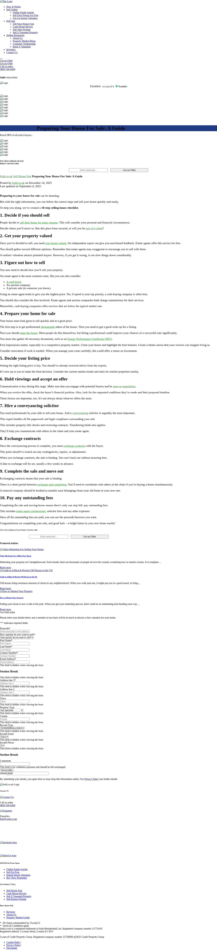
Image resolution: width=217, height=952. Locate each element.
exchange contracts (74, 445)
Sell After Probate (22, 29)
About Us (18, 38)
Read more (5, 567)
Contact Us (12, 52)
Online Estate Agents (23, 12)
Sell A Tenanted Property (25, 32)
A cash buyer (13, 281)
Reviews (10, 911)
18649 (3, 773)
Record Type (6, 725)
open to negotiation (124, 386)
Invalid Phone (7, 742)
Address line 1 (8, 680)
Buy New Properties (16, 878)
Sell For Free (12, 872)
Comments (5, 760)
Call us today (6, 66)
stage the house (28, 332)
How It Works (13, 6)
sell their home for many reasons (39, 222)
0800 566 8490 (7, 805)
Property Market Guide (18, 917)
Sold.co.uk (6, 176)
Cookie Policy (13, 942)
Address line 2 (7, 689)
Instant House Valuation (18, 875)
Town (3, 698)
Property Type (7, 707)
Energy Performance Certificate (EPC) (89, 338)
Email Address (8, 659)
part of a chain (94, 228)
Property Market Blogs (24, 41)
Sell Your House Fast (23, 24)
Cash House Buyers (23, 26)
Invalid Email (7, 734)
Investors (10, 49)
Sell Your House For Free (25, 15)
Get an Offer (6, 60)
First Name (6, 640)
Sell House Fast (22, 176)
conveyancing (80, 413)
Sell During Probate (16, 899)
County (3, 716)
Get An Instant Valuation (25, 18)
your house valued (55, 243)
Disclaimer (11, 948)
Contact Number (9, 652)
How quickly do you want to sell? (17, 634)
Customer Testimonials (24, 44)
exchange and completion (52, 484)
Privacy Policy (91, 779)
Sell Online (12, 9)
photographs (48, 326)
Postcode (5, 628)
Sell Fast (10, 21)
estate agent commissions (30, 511)
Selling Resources (15, 35)
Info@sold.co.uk (8, 819)
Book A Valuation (22, 46)
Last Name (6, 646)
